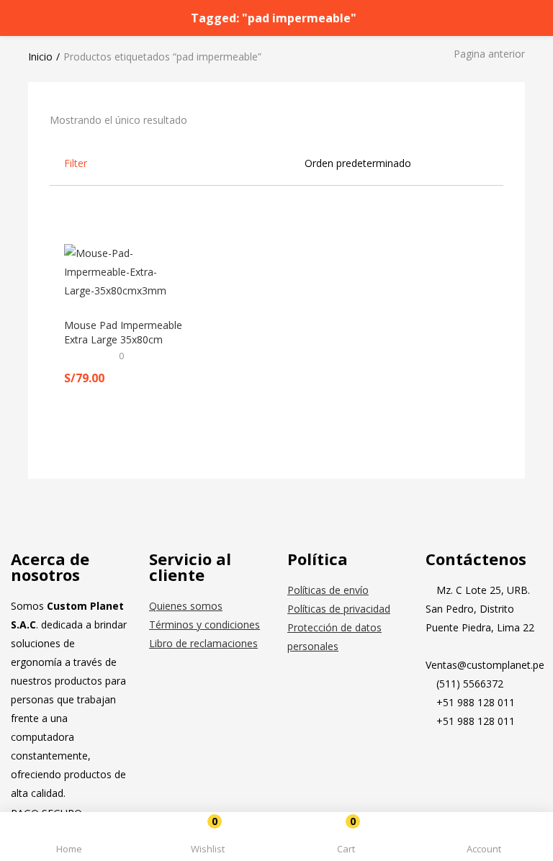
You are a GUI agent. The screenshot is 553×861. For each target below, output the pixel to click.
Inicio (40, 56)
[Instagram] (482, 759)
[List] (498, 163)
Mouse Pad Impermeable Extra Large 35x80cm (123, 332)
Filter (75, 163)
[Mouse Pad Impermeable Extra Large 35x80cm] (125, 271)
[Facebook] (444, 759)
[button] (345, 839)
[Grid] (478, 163)
